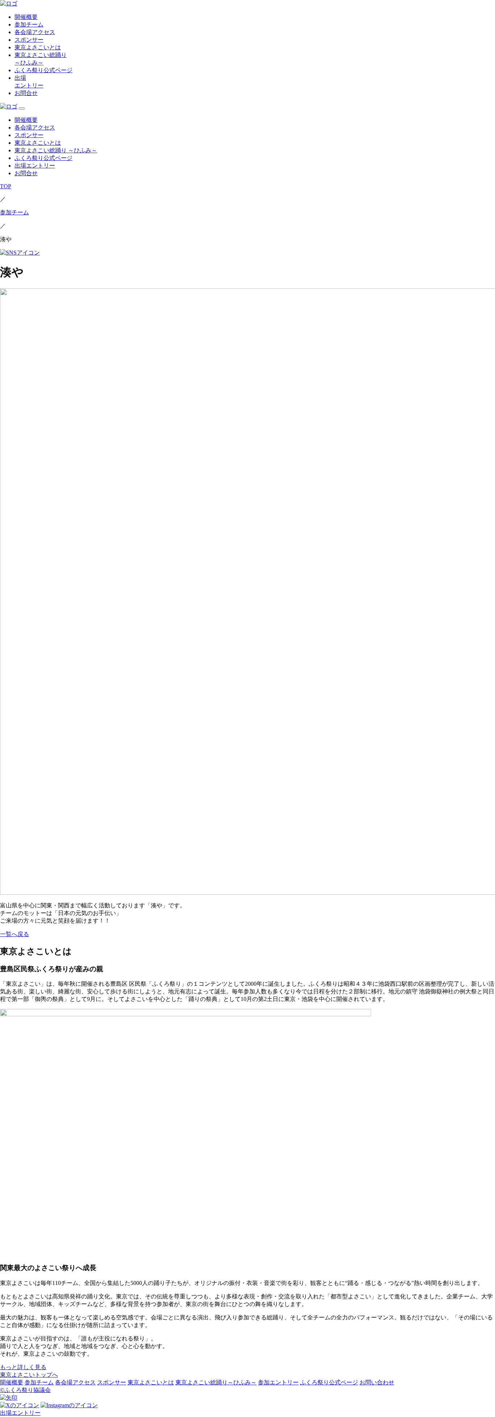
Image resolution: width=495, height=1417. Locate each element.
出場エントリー (34, 165)
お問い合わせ (376, 1382)
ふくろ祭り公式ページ (43, 70)
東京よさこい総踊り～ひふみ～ (216, 1382)
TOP (5, 186)
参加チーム (28, 24)
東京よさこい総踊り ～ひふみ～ (55, 150)
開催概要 (26, 17)
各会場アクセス (34, 32)
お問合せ (26, 93)
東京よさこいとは (37, 47)
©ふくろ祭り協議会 (25, 1390)
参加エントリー (278, 1382)
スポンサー (28, 40)
